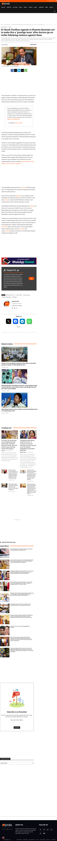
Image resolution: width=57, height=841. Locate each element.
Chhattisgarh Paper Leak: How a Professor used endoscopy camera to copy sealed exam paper (13, 486)
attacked (7, 231)
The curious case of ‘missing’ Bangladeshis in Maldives (20, 626)
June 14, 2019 (18, 123)
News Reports (7, 24)
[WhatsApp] (54, 1)
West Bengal (14, 297)
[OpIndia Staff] (6, 304)
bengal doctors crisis (10, 295)
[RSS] (51, 1)
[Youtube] (56, 1)
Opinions (3, 438)
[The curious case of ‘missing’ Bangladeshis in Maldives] (4, 630)
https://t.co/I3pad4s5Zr (13, 119)
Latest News (4, 546)
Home (2, 24)
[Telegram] (19, 70)
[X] (53, 1)
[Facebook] (48, 1)
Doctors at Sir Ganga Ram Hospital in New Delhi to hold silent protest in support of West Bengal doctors (18, 364)
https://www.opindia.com (17, 303)
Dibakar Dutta (23, 452)
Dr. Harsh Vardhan (18, 295)
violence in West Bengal (6, 297)
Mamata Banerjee (26, 295)
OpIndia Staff (33, 44)
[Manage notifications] (3, 837)
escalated (22, 229)
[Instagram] (49, 1)
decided (6, 200)
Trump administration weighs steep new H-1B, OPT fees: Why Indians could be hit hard (21, 549)
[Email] (22, 70)
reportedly (4, 226)
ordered (32, 206)
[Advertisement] (8, 506)
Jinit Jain (3, 450)
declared (23, 187)
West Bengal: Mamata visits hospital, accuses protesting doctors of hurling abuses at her (19, 410)
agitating (18, 196)
